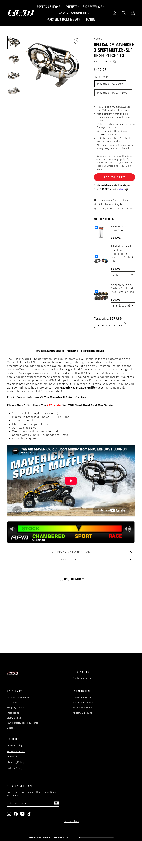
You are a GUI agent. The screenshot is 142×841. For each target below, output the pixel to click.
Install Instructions (84, 702)
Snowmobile (79, 13)
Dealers (90, 19)
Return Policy (14, 768)
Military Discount (82, 712)
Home (97, 38)
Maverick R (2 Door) (110, 83)
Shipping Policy (15, 762)
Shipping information (71, 551)
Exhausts (71, 6)
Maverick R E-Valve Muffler (78, 387)
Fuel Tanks (59, 13)
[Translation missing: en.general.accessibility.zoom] (52, 65)
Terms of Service (82, 707)
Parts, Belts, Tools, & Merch (64, 19)
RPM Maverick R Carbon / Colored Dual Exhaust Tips (122, 288)
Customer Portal (82, 678)
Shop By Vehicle (93, 6)
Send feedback (71, 821)
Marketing (12, 756)
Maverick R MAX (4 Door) (113, 92)
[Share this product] (76, 41)
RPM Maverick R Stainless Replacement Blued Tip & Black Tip (122, 253)
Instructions (71, 559)
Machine (101, 77)
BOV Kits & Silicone (48, 6)
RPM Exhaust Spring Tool (119, 228)
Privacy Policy (15, 745)
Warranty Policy (16, 750)
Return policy (125, 208)
